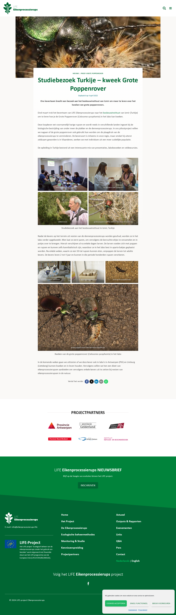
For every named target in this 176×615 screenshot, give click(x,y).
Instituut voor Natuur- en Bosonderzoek (116, 438)
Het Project (67, 521)
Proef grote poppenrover (92, 73)
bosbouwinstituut (111, 112)
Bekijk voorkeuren (161, 603)
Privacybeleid (142, 610)
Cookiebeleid (132, 610)
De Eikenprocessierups (74, 528)
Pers (118, 547)
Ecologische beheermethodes (78, 534)
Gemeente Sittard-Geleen (88, 438)
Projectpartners (70, 554)
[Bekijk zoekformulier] (164, 8)
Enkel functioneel (139, 603)
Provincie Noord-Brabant (60, 438)
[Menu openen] (170, 8)
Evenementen (124, 528)
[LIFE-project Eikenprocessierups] (20, 8)
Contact (120, 554)
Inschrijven (88, 485)
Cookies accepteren (116, 603)
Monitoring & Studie (73, 541)
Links (119, 534)
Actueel (120, 514)
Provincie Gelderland (88, 425)
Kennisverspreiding (72, 547)
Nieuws (76, 73)
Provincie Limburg (116, 425)
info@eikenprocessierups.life (24, 527)
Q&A (119, 541)
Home (64, 514)
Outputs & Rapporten (128, 521)
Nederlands (122, 561)
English (136, 561)
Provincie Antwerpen (60, 425)
